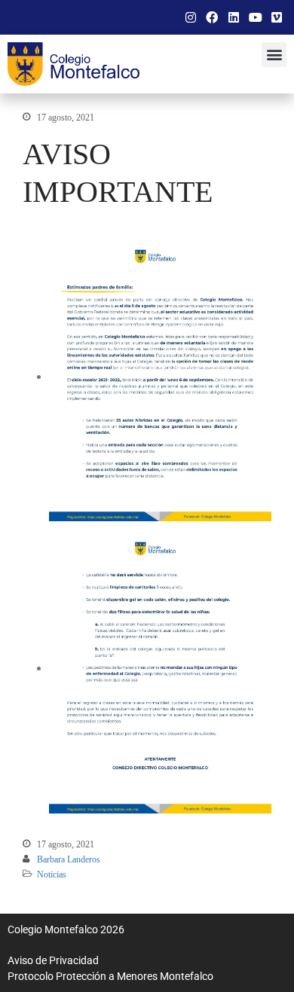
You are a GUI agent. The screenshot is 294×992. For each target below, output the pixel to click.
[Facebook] (212, 17)
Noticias (51, 874)
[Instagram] (191, 17)
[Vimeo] (276, 17)
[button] (274, 54)
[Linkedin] (233, 17)
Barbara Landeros (68, 859)
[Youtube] (255, 17)
